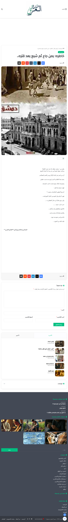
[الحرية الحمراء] (56, 438)
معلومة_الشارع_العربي (60, 481)
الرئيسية (61, 48)
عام (65, 468)
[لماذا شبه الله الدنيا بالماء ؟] (34, 438)
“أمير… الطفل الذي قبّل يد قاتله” (46, 349)
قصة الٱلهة (51, 371)
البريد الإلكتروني (60, 317)
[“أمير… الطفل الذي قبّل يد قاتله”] (59, 351)
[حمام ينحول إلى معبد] (59, 358)
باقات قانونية (63, 461)
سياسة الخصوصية (62, 509)
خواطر (64, 463)
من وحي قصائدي (61, 484)
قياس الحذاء (51, 342)
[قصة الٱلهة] (59, 373)
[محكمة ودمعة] (59, 366)
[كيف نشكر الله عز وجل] (12, 425)
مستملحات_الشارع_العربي (59, 479)
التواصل (65, 512)
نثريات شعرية (62, 486)
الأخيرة (50, 335)
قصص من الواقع (62, 471)
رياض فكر (56, 48)
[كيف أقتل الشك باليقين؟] (56, 425)
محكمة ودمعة (50, 364)
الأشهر (17, 335)
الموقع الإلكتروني (29, 317)
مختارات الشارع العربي (60, 476)
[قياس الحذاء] (59, 344)
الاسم (62, 310)
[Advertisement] (34, 31)
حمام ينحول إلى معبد (48, 356)
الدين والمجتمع (62, 458)
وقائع (64, 489)
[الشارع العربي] (34, 9)
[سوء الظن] (34, 425)
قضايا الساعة (63, 473)
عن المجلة (64, 507)
